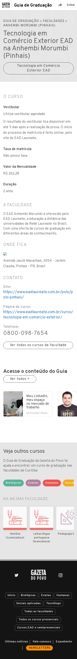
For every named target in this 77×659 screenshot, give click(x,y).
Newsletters (39, 648)
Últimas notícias (16, 641)
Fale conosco (42, 641)
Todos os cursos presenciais (38, 619)
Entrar (71, 5)
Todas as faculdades (38, 611)
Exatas (46, 595)
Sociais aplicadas (28, 603)
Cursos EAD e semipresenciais (38, 627)
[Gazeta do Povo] (38, 574)
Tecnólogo (53, 603)
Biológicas (28, 595)
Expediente (64, 641)
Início (11, 595)
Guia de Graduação (33, 5)
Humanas (63, 595)
